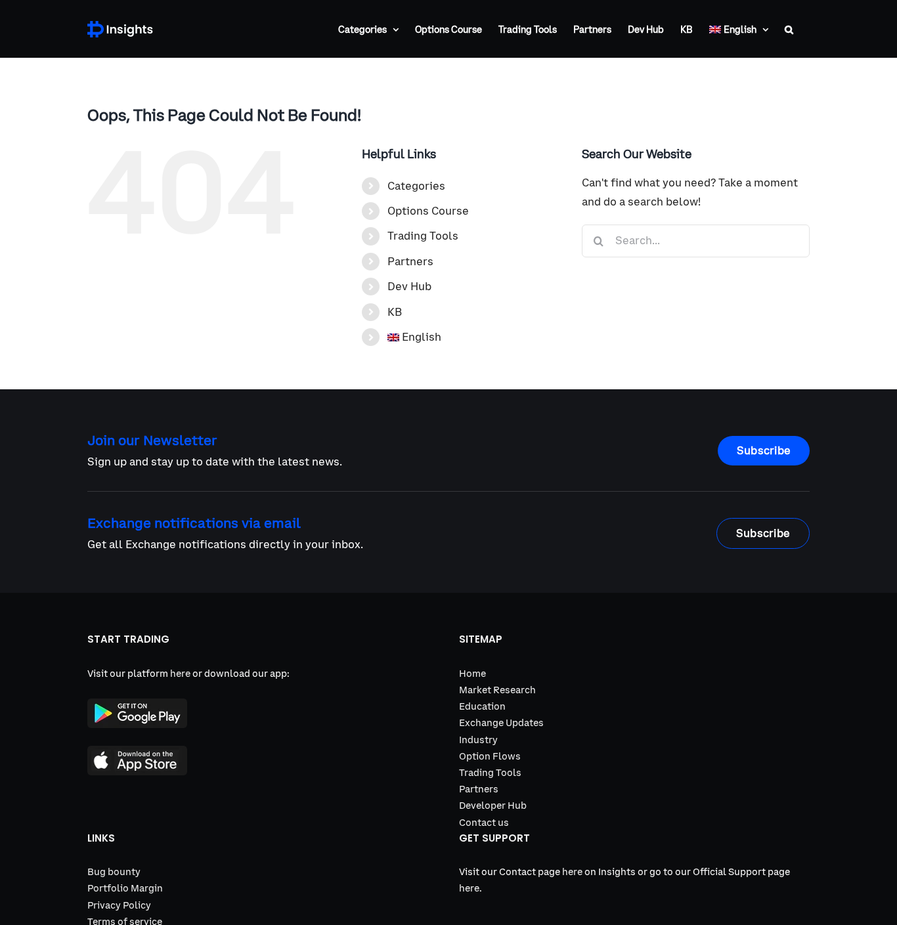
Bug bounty (114, 872)
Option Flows (490, 756)
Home (472, 673)
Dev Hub (409, 286)
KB (394, 311)
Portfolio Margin (125, 888)
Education (482, 706)
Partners (410, 261)
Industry (478, 740)
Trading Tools (422, 235)
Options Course (428, 210)
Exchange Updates (501, 723)
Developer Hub (493, 805)
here (180, 673)
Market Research (497, 690)
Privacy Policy (119, 905)
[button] (789, 29)
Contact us (484, 822)
